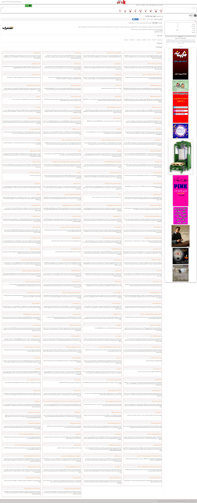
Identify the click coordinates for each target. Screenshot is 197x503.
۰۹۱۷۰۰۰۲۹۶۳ (155, 23)
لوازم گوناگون (158, 16)
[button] (161, 11)
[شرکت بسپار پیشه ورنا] (180, 156)
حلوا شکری (149, 39)
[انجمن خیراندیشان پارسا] (180, 85)
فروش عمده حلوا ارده (132, 39)
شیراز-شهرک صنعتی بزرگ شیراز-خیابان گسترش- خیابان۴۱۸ (144, 22)
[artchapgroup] (181, 107)
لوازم (162, 16)
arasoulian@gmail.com (132, 22)
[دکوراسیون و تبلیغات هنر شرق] (180, 215)
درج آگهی (27, 6)
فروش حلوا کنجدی (144, 39)
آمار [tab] (195, 21)
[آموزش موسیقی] (180, 236)
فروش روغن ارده (138, 39)
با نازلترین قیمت (126, 39)
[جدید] (181, 190)
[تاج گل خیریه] (180, 256)
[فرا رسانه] (181, 64)
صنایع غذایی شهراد (159, 39)
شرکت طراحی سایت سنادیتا (180, 38)
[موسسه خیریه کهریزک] (181, 130)
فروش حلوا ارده (154, 39)
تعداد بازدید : (135, 19)
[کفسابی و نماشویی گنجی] (180, 273)
